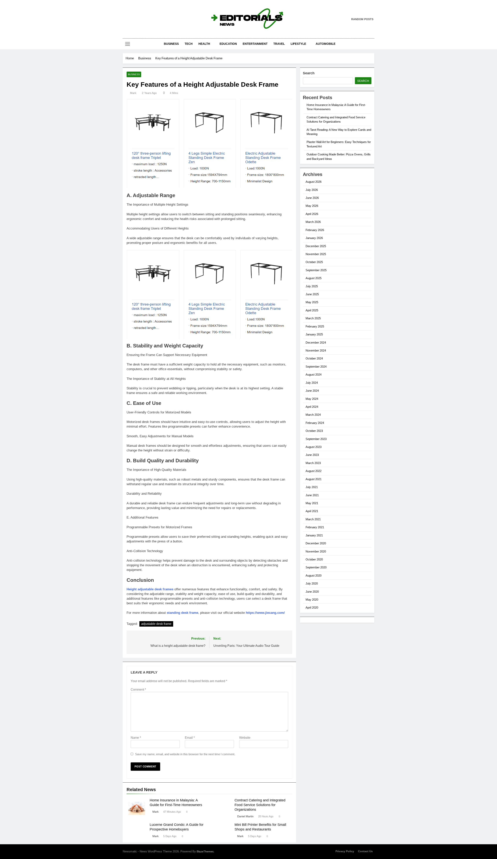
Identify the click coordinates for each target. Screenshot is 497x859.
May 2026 (312, 205)
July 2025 (312, 286)
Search (309, 73)
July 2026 (312, 189)
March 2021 (313, 519)
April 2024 (312, 406)
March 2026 (313, 221)
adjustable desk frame (156, 623)
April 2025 (312, 310)
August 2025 (313, 278)
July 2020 (312, 583)
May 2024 (312, 398)
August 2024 (313, 374)
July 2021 (312, 487)
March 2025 (313, 318)
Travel (279, 43)
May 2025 (312, 302)
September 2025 (316, 270)
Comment (138, 689)
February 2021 (315, 527)
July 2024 (312, 382)
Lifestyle (298, 43)
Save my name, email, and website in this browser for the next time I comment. (185, 754)
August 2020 (313, 575)
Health (204, 43)
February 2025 (315, 326)
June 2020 (312, 591)
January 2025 (314, 334)
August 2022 (313, 471)
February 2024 (315, 422)
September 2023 (316, 439)
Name (136, 737)
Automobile (325, 43)
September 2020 (316, 567)
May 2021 (312, 503)
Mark (133, 92)
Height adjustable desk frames (150, 589)
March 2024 (313, 414)
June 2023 (312, 454)
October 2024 (314, 358)
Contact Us (365, 851)
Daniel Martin (245, 816)
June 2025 (312, 294)
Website (244, 737)
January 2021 (314, 535)
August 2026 (313, 181)
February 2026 (315, 230)
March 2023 (313, 463)
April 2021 (312, 511)
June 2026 (312, 197)
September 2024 (316, 366)
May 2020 (312, 599)
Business (171, 43)
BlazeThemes (205, 851)
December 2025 (316, 246)
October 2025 (314, 262)
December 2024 (316, 342)
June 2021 (312, 495)
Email (190, 737)
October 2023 (314, 430)
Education (228, 43)
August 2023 (313, 447)
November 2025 (316, 254)
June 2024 (312, 390)
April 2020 (312, 607)
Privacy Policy (344, 851)
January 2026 (314, 238)
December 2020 (316, 543)
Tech (189, 43)
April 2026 (312, 214)
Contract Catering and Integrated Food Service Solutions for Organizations (260, 804)
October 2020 (314, 559)
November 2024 (316, 350)
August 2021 (313, 479)
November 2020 (316, 551)
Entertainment (255, 43)
